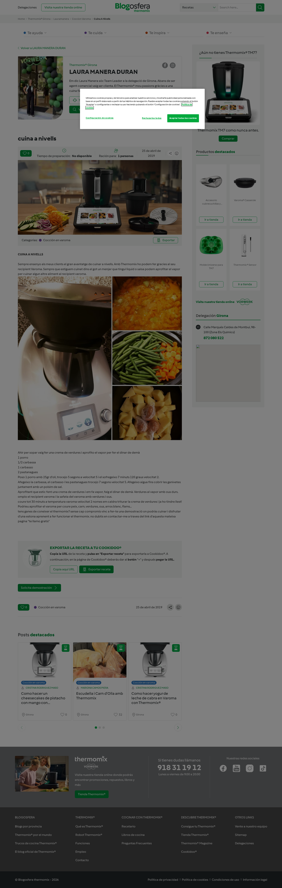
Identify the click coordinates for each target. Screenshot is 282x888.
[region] (142, 109)
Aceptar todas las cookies (183, 118)
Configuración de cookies (100, 118)
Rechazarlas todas (152, 118)
